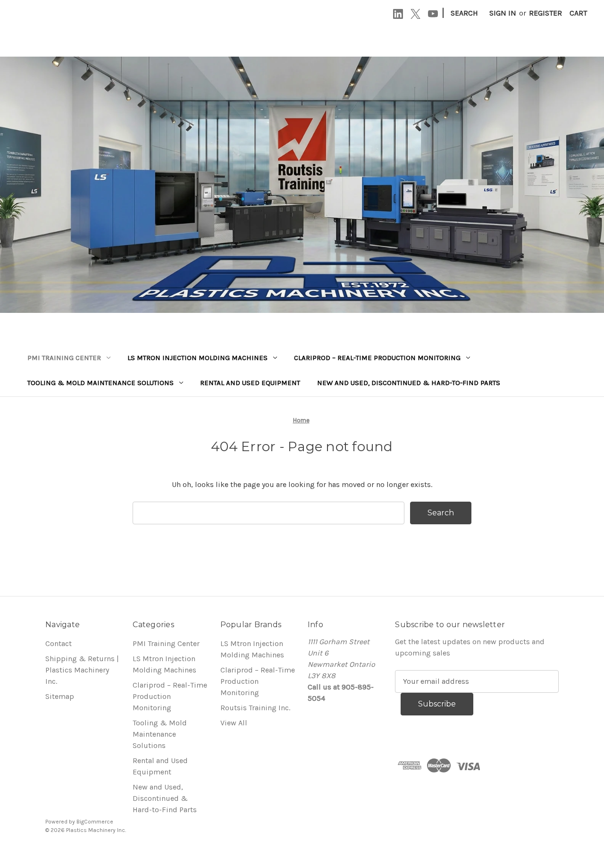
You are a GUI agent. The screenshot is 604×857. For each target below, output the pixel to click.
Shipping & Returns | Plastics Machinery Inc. (82, 670)
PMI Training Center (64, 357)
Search (464, 12)
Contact (58, 643)
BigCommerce (94, 821)
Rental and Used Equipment (250, 382)
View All (233, 722)
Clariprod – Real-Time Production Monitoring (377, 357)
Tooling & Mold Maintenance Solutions (100, 382)
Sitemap (59, 696)
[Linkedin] (398, 14)
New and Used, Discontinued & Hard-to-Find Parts (408, 382)
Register (545, 12)
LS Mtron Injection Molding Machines (197, 357)
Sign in (502, 12)
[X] (415, 14)
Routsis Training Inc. (255, 707)
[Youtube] (433, 14)
